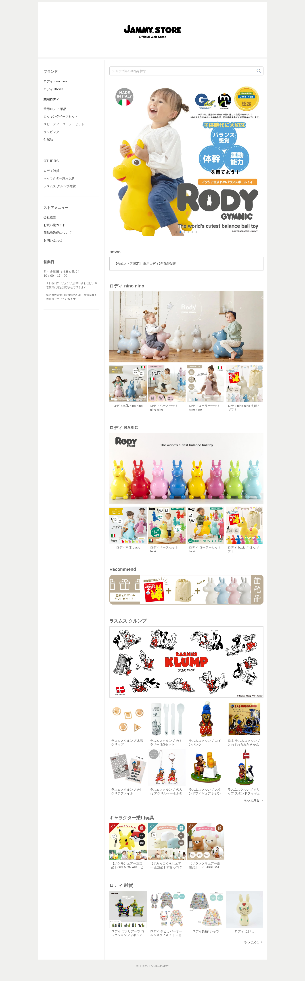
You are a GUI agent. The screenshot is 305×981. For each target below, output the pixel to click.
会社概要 (50, 217)
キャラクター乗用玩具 (59, 178)
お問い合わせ (53, 240)
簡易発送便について (58, 232)
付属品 (48, 139)
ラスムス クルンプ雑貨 (60, 186)
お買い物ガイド (54, 225)
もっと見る (251, 800)
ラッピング (51, 132)
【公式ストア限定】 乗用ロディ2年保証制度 (145, 263)
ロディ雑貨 (51, 171)
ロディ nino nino (55, 81)
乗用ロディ (51, 99)
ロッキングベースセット (61, 116)
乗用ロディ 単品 (55, 109)
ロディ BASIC (53, 89)
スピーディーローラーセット (64, 124)
